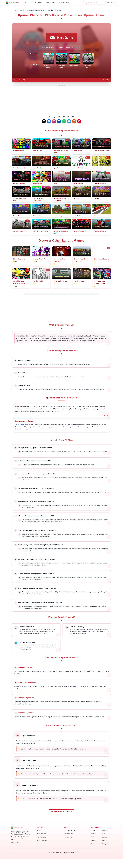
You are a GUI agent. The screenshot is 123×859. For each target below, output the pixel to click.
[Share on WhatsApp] (64, 121)
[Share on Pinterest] (79, 121)
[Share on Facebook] (49, 121)
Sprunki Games (50, 3)
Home (25, 3)
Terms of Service (69, 837)
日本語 (104, 834)
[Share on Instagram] (54, 121)
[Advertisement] (61, 98)
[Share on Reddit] (74, 121)
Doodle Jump (20, 425)
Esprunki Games (24, 10)
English (93, 830)
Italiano (104, 840)
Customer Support (70, 830)
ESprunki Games (36, 3)
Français (104, 844)
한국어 (93, 837)
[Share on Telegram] (69, 121)
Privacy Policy (68, 834)
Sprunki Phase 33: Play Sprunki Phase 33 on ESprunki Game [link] (46, 10)
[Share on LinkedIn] (59, 121)
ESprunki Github (15, 842)
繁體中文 (93, 834)
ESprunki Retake (64, 3)
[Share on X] (44, 121)
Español (93, 840)
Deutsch (105, 837)
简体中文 (105, 830)
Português (94, 844)
